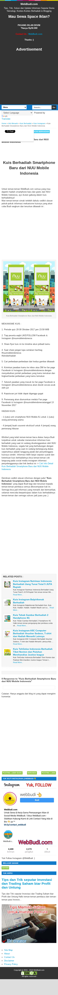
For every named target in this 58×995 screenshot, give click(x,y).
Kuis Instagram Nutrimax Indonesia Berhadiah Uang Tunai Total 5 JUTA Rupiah (32, 584)
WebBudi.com (29, 4)
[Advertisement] (29, 78)
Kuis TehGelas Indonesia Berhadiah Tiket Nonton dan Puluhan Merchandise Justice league (33, 652)
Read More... (18, 595)
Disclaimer (9, 960)
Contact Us (9, 957)
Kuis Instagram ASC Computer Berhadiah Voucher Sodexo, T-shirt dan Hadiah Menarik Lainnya (32, 633)
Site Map (8, 950)
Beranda (32, 773)
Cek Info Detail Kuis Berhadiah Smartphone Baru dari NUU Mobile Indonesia (27, 466)
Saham (5, 868)
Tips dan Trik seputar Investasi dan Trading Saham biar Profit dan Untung (27, 883)
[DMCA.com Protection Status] (29, 974)
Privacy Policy (11, 964)
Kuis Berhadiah (41, 132)
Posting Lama (48, 773)
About (7, 953)
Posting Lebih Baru (12, 773)
